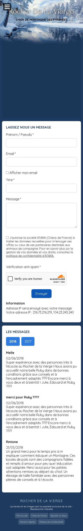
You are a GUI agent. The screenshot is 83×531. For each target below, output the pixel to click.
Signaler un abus (58, 516)
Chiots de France (39, 516)
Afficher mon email (23, 173)
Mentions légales (27, 522)
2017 (28, 341)
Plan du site (22, 516)
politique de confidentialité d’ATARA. (30, 256)
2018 (13, 341)
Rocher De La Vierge (41, 11)
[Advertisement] (41, 75)
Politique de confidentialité (51, 522)
